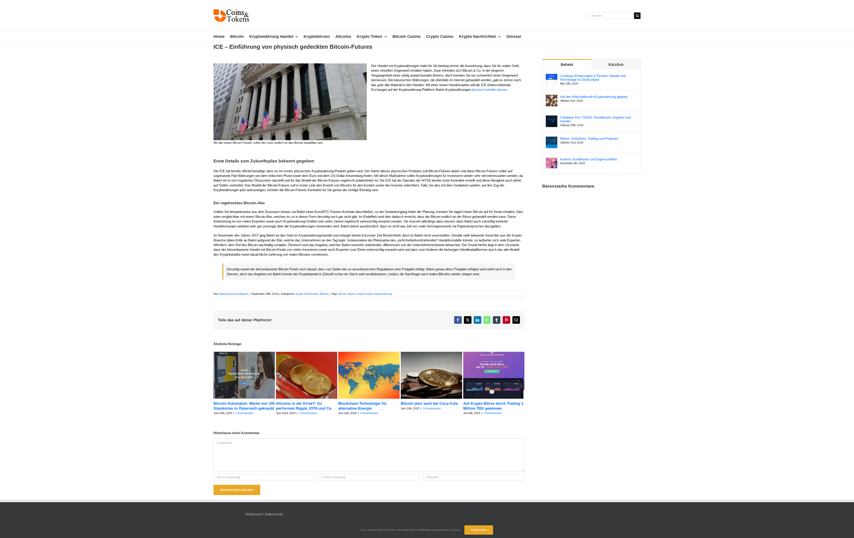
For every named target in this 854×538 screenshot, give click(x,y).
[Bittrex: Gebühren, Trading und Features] (551, 139)
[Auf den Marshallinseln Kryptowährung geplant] (551, 97)
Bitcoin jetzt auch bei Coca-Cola (429, 403)
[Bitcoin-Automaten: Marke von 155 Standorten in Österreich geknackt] (244, 354)
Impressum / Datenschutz (264, 514)
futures (352, 293)
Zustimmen (479, 530)
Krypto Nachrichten (307, 293)
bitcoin (342, 293)
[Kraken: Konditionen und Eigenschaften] (551, 160)
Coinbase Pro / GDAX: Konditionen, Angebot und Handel (595, 119)
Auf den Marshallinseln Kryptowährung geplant (593, 97)
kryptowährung (383, 293)
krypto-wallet (365, 293)
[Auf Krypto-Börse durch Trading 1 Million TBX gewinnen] (494, 354)
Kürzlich (615, 65)
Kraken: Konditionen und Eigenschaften (588, 159)
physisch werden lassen (489, 89)
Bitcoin (324, 293)
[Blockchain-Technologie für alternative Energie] (369, 354)
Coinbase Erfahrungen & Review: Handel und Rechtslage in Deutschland (593, 77)
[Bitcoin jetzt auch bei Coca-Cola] (431, 354)
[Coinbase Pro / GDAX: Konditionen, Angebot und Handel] (551, 118)
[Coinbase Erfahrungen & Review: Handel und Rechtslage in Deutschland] (551, 76)
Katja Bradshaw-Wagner (233, 293)
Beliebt (567, 65)
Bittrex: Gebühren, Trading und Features (589, 138)
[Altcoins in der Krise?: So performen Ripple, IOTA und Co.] (306, 354)
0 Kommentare (245, 413)
